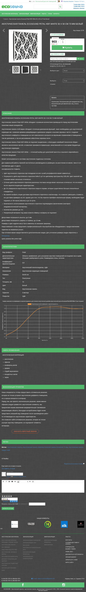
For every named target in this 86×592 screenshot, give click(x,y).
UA (34, 1)
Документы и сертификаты (74, 554)
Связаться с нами (71, 559)
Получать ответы (7, 504)
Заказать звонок (78, 8)
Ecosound (67, 64)
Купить (68, 47)
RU (30, 1)
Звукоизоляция (24, 13)
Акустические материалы (10, 13)
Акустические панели (8, 544)
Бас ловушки (6, 547)
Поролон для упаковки (9, 568)
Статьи (50, 13)
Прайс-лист (69, 551)
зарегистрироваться (19, 476)
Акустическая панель (14, 447)
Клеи (3, 570)
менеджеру (6, 236)
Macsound (26, 545)
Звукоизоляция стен (29, 542)
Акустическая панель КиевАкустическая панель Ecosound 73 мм (45, 447)
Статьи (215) (70, 547)
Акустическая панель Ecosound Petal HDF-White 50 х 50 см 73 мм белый (29, 19)
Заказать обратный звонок (25, 431)
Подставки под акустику (9, 549)
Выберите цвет (54, 70)
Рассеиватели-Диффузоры (10, 556)
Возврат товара (71, 549)
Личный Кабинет (71, 557)
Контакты (56, 13)
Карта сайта (69, 562)
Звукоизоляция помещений (31, 540)
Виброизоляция (35, 13)
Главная (5, 19)
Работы (44, 13)
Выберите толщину (53, 82)
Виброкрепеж (48, 544)
